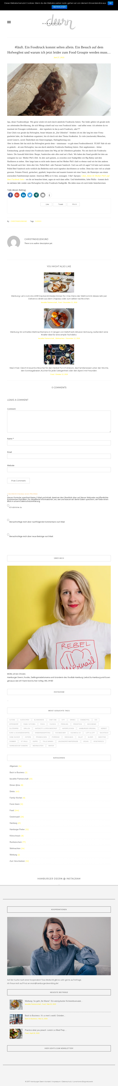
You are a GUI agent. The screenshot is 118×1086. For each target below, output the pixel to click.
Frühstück (77, 724)
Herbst (104, 728)
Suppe (35, 741)
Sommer (12, 741)
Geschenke (91, 724)
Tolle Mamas (48, 741)
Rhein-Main (69, 737)
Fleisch (38, 221)
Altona (12, 720)
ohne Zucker (14, 737)
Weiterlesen (59, 7)
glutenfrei (14, 728)
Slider (90, 737)
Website (10, 465)
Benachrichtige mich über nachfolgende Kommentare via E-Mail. (37, 521)
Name (10, 439)
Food (60, 302)
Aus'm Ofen (24, 720)
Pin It (74, 204)
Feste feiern (15, 804)
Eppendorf (13, 724)
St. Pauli (24, 741)
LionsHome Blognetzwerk (83, 1082)
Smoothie (102, 737)
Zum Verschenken (17, 861)
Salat (80, 737)
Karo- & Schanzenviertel (19, 733)
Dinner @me (15, 785)
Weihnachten (59, 338)
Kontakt (48, 1082)
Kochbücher (60, 733)
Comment (11, 409)
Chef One (53, 720)
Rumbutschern (16, 842)
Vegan (85, 741)
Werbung (13, 855)
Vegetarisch (98, 741)
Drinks (72, 720)
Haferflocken (68, 728)
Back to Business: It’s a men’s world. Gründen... (45, 1016)
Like (47, 204)
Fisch (42, 724)
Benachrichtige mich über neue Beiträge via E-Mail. (31, 536)
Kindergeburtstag (42, 733)
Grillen (27, 728)
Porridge (56, 737)
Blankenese (39, 720)
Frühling (64, 724)
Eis (96, 720)
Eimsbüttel (85, 720)
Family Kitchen (29, 724)
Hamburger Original (87, 728)
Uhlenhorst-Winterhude (68, 741)
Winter (51, 745)
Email (9, 452)
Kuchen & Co (76, 733)
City (63, 720)
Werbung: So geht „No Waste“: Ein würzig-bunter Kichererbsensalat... (54, 1001)
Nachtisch (104, 733)
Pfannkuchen (41, 737)
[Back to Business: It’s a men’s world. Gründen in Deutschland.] (16, 1019)
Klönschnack (15, 836)
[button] (10, 195)
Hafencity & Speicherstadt (46, 728)
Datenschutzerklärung (30, 501)
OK (110, 3)
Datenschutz (67, 1082)
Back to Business (17, 772)
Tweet (60, 204)
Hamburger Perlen (17, 829)
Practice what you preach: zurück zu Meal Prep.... (46, 1030)
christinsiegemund (19, 221)
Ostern (28, 737)
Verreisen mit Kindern (18, 745)
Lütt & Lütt (90, 733)
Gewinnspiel (15, 817)
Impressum (56, 1082)
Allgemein (14, 766)
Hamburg (13, 823)
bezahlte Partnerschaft (49, 302)
